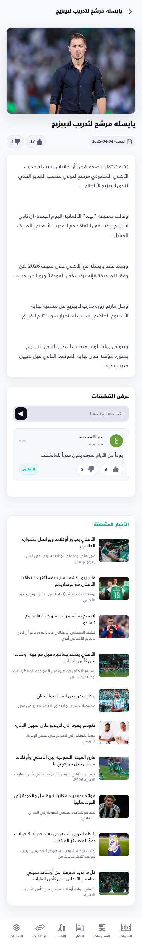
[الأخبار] (130, 12)
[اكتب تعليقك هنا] (21, 413)
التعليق (29, 469)
